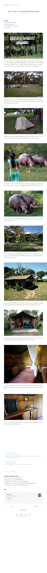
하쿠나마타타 (9, 494)
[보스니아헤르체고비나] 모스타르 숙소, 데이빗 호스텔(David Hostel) (16, 481)
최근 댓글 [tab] (35, 506)
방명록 (21, 514)
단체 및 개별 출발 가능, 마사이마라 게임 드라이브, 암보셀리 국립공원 (18, 464)
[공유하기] (7, 472)
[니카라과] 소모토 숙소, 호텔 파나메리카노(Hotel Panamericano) (16, 484)
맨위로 (30, 514)
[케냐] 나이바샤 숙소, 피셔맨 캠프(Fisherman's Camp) (23, 11)
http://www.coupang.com (9, 452)
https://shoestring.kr (8, 461)
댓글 (5, 489)
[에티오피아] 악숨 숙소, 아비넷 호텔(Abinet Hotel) (13, 478)
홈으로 (17, 514)
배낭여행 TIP (6, 476)
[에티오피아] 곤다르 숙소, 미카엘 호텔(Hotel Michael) (14, 479)
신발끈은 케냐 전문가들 (10, 463)
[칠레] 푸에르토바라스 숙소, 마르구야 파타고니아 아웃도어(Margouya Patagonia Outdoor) (20, 483)
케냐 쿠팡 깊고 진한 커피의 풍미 (12, 454)
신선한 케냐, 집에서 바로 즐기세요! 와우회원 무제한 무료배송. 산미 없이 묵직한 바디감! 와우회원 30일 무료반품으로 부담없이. (23, 457)
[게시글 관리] (9, 472)
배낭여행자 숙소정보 (14, 476)
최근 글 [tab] (11, 506)
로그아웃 (25, 514)
